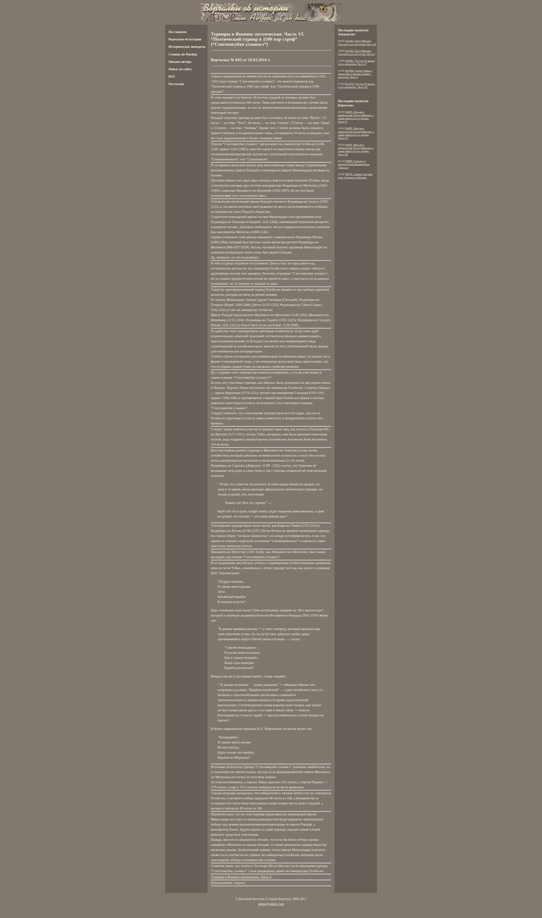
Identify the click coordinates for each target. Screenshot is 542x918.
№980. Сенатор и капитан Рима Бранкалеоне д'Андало (354, 164)
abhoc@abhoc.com (271, 904)
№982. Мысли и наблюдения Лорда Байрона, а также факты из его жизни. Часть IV (356, 133)
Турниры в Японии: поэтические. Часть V (241, 877)
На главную (178, 32)
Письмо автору (180, 61)
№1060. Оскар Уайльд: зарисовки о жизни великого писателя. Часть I (355, 74)
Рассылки (176, 84)
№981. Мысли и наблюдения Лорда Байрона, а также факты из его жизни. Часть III (356, 149)
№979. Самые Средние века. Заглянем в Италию (355, 176)
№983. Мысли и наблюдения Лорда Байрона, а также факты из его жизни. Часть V (356, 117)
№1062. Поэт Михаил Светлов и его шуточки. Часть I (356, 53)
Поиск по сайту (180, 69)
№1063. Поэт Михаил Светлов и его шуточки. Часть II (357, 43)
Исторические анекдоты (187, 46)
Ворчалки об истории (185, 39)
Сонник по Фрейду (183, 54)
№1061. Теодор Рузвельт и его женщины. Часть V (356, 62)
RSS (172, 76)
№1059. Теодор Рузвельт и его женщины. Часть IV (356, 86)
